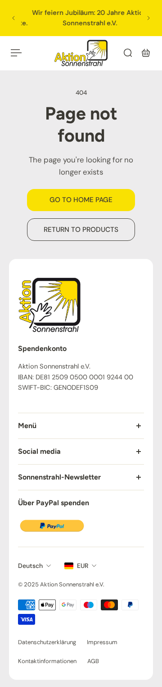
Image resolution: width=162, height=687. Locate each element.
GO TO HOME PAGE (81, 199)
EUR (82, 566)
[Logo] (81, 52)
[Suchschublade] (128, 53)
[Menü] (16, 53)
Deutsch (30, 566)
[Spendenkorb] (146, 53)
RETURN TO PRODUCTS (81, 229)
